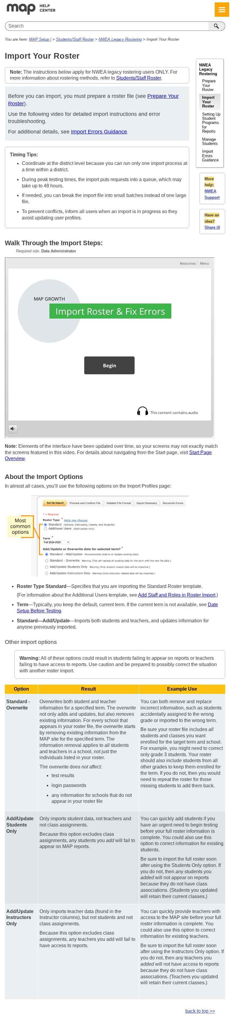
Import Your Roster (208, 101)
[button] (216, 26)
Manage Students (210, 141)
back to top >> (200, 1011)
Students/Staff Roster (75, 39)
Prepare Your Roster (209, 85)
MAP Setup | (40, 39)
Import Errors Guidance (210, 155)
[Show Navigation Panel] (222, 9)
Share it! (212, 227)
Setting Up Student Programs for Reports (211, 123)
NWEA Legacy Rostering (120, 39)
